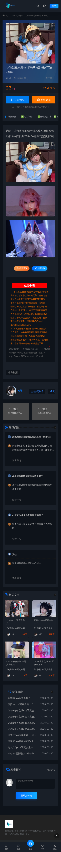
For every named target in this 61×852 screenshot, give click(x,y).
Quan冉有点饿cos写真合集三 (44, 663)
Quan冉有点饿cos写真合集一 (22, 728)
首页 (7, 16)
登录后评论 (26, 795)
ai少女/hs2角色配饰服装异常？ (27, 515)
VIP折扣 (51, 87)
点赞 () (41, 268)
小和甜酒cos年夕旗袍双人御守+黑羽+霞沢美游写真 (45, 413)
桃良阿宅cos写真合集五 (16, 413)
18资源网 (15, 349)
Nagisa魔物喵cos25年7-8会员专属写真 (22, 753)
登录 (54, 6)
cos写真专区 (18, 16)
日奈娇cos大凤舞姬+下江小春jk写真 (22, 735)
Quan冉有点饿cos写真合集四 (16, 663)
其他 (14, 554)
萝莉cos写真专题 (33, 16)
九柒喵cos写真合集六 (15, 622)
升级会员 (45, 99)
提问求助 (29, 343)
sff (10, 78)
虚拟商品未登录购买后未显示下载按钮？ (32, 436)
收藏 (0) (23, 268)
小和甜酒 (19, 130)
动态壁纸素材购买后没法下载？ (27, 476)
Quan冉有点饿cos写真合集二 (22, 722)
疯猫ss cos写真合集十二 (43, 622)
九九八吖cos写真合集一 (20, 747)
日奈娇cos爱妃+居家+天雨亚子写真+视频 (22, 741)
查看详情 (16, 460)
